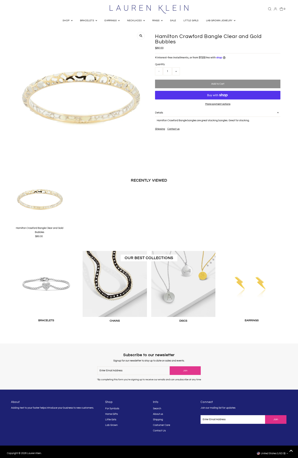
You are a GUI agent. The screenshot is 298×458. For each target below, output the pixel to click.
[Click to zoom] (141, 36)
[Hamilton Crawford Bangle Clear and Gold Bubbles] (39, 199)
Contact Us (159, 430)
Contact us (173, 129)
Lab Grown (111, 425)
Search (157, 408)
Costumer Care (161, 425)
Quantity (160, 64)
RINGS (156, 20)
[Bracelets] (46, 283)
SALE (173, 20)
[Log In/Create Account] (275, 9)
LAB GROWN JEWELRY (219, 20)
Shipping (160, 129)
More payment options (217, 104)
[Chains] (115, 283)
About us (158, 414)
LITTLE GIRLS (190, 20)
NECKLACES (134, 20)
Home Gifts (111, 414)
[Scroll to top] (291, 451)
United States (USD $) (273, 453)
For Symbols (112, 408)
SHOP (66, 20)
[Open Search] (269, 9)
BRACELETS (87, 20)
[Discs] (183, 283)
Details (159, 112)
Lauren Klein (34, 453)
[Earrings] (252, 283)
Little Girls (110, 419)
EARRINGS (111, 20)
